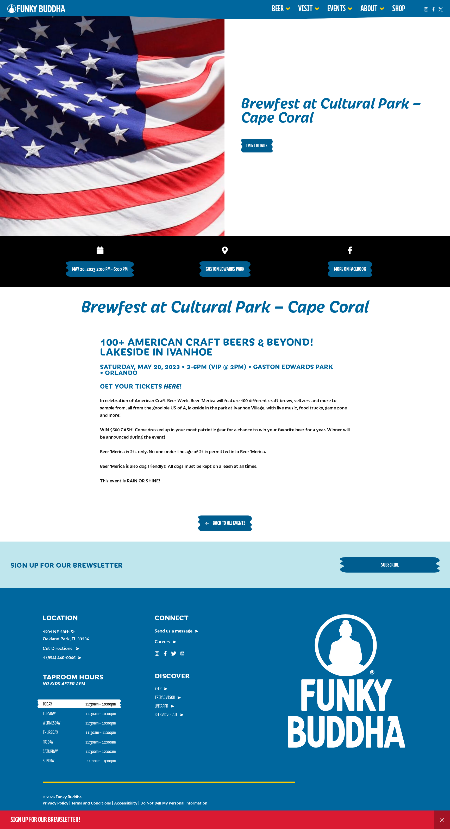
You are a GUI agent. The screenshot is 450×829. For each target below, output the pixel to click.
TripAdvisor (165, 697)
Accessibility (125, 803)
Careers (162, 641)
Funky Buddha (36, 8)
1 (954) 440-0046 (59, 657)
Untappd (161, 706)
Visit (305, 8)
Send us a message (173, 631)
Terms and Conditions (91, 803)
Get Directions (58, 648)
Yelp (158, 688)
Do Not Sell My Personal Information (173, 803)
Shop (398, 8)
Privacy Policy (55, 803)
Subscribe (390, 564)
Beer (278, 8)
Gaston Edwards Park (225, 268)
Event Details (256, 146)
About (369, 8)
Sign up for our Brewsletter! (45, 819)
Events (336, 8)
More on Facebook (350, 268)
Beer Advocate (166, 714)
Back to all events (229, 522)
